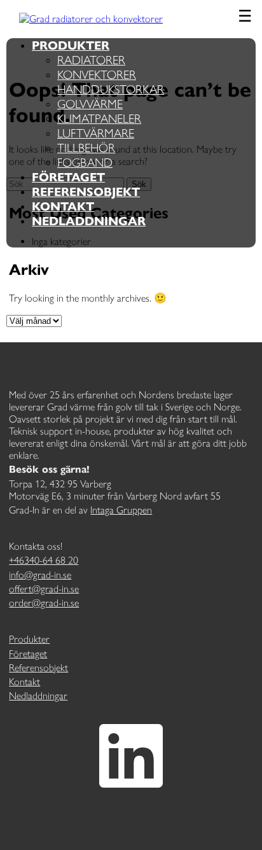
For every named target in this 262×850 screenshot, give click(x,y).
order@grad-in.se (44, 603)
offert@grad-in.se (44, 589)
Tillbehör (86, 148)
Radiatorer (91, 60)
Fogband (85, 162)
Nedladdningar (89, 221)
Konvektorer (96, 74)
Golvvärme (90, 104)
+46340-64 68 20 (43, 560)
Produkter (70, 45)
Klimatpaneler (99, 118)
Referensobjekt (86, 192)
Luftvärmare (95, 133)
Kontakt (63, 206)
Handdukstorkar (110, 89)
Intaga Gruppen (121, 510)
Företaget (68, 177)
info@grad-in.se (40, 575)
